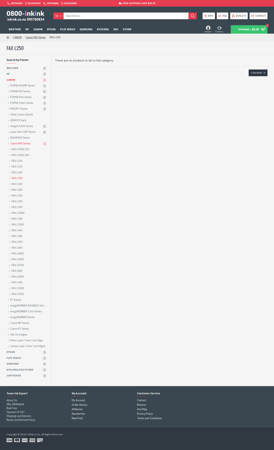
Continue (256, 72)
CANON (17, 37)
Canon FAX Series (36, 37)
